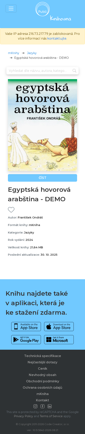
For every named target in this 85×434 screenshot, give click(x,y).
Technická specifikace (42, 356)
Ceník (42, 368)
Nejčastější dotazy (42, 362)
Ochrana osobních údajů (42, 387)
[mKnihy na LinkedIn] (50, 406)
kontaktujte (56, 38)
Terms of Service (51, 416)
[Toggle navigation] (11, 8)
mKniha (43, 394)
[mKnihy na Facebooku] (42, 406)
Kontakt (42, 400)
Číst (42, 178)
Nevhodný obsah (42, 375)
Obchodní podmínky (42, 381)
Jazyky (32, 53)
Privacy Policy (23, 416)
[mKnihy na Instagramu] (35, 406)
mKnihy (13, 53)
